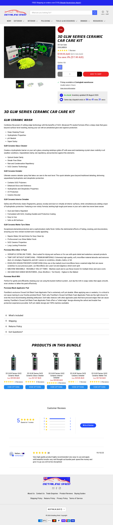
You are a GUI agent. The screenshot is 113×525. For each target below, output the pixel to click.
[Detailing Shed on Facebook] (56, 489)
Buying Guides (79, 493)
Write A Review (88, 425)
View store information (67, 88)
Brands (84, 21)
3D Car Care (62, 45)
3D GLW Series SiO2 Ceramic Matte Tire (99, 374)
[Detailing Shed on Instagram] (60, 489)
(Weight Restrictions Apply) (70, 3)
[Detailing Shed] (15, 13)
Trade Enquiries (52, 493)
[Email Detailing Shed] (53, 489)
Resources (98, 21)
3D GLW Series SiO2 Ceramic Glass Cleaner (35, 374)
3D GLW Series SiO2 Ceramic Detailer (78, 374)
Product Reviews (66, 493)
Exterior (18, 21)
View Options (14, 387)
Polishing (45, 21)
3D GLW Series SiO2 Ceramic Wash (14, 374)
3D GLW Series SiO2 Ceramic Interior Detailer (56, 375)
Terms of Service (76, 498)
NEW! (9, 21)
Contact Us (40, 493)
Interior (31, 21)
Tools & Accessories (65, 21)
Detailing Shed (55, 515)
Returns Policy (49, 498)
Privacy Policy (62, 498)
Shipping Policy (36, 498)
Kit (60, 67)
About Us (31, 493)
